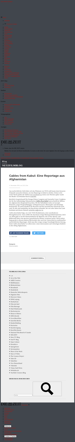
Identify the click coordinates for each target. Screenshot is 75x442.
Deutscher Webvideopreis (19, 292)
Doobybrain (14, 302)
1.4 (12, 276)
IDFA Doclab (15, 316)
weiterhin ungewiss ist (36, 210)
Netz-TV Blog (15, 337)
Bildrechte (7, 426)
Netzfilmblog (12, 165)
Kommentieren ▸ (37, 258)
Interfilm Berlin (16, 321)
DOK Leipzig (15, 299)
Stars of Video (15, 354)
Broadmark (14, 287)
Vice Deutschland (16, 363)
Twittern (40, 233)
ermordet (33, 196)
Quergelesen (15, 347)
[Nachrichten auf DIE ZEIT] (11, 143)
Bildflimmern (15, 283)
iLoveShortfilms (16, 318)
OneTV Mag (15, 339)
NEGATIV (14, 335)
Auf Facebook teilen (20, 233)
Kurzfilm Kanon (16, 330)
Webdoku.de (15, 370)
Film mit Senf (15, 304)
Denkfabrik (14, 290)
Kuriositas (14, 325)
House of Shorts (16, 313)
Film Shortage (15, 306)
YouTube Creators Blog (18, 373)
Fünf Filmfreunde (16, 309)
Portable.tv (14, 344)
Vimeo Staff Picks (16, 368)
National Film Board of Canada (21, 332)
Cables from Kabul (42, 201)
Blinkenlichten (15, 285)
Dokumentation (13, 246)
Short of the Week (16, 351)
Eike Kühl (14, 236)
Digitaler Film (15, 295)
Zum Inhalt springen (6, 1)
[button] (3, 17)
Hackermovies (15, 311)
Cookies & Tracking (10, 436)
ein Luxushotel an (36, 195)
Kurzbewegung (16, 328)
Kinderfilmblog (16, 323)
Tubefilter (14, 361)
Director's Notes (16, 297)
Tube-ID (13, 358)
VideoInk (14, 366)
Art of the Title (15, 278)
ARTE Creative (15, 280)
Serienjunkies (15, 349)
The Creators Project (17, 356)
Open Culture (15, 342)
